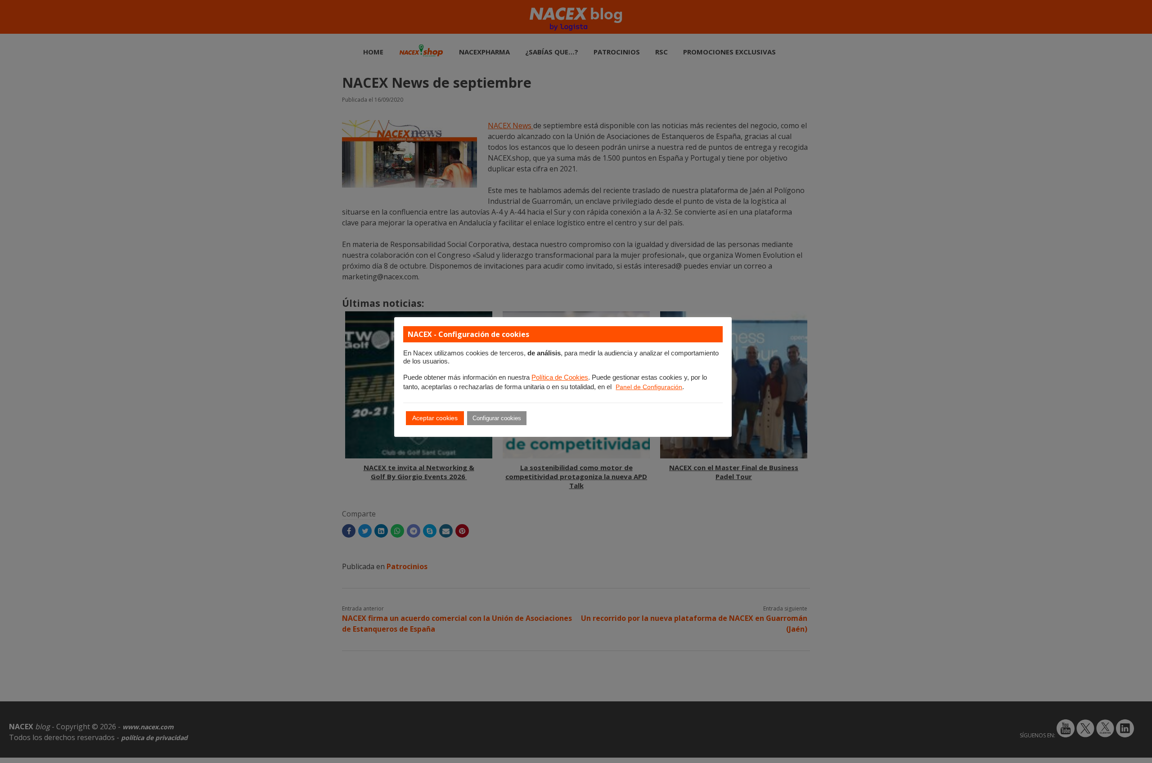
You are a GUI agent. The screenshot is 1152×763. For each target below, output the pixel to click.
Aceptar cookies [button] (435, 418)
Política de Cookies (559, 377)
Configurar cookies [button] (496, 418)
